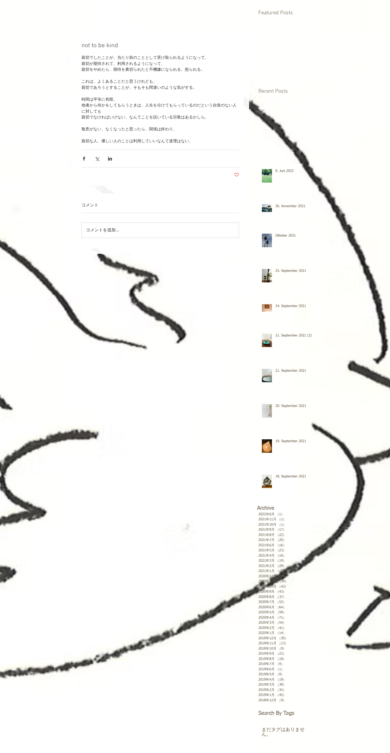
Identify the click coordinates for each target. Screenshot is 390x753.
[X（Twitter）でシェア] (96, 158)
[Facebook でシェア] (83, 158)
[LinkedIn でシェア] (109, 158)
